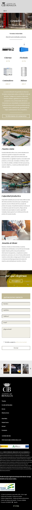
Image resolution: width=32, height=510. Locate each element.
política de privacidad (21, 342)
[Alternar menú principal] (5, 11)
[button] (1, 369)
